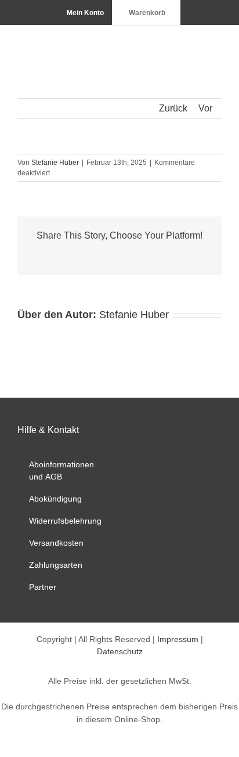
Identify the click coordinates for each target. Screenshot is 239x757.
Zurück (173, 108)
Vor (205, 108)
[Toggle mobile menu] (217, 43)
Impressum (177, 639)
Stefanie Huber (55, 162)
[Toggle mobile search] (196, 43)
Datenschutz (120, 651)
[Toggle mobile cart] (175, 43)
